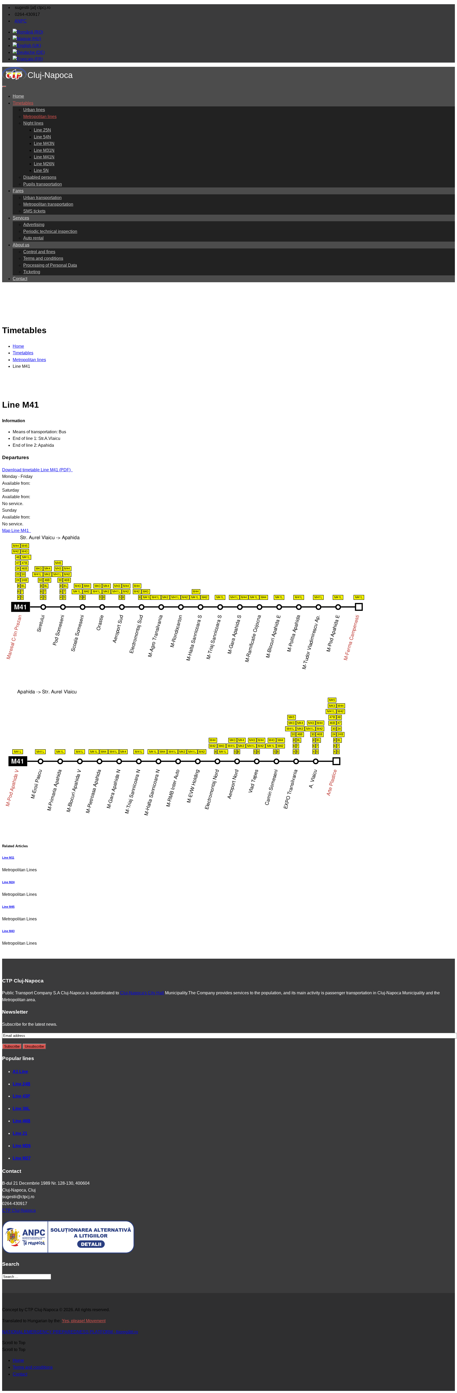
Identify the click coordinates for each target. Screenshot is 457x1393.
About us (21, 245)
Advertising (33, 224)
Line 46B (21, 1121)
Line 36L (21, 1108)
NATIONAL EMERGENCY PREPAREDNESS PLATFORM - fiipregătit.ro (70, 1332)
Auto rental (33, 238)
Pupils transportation (42, 184)
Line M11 (8, 857)
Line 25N (42, 130)
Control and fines (39, 252)
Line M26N (44, 164)
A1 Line (20, 1071)
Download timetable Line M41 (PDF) (37, 470)
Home (18, 96)
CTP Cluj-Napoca (19, 1210)
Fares (18, 191)
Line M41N (44, 157)
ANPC (21, 21)
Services (21, 218)
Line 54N (42, 137)
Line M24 (8, 882)
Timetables (23, 103)
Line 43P (21, 1096)
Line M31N (44, 150)
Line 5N (41, 170)
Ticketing (31, 272)
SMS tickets (34, 211)
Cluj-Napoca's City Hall (142, 993)
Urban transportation (42, 197)
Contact (20, 278)
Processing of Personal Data (50, 265)
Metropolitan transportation (48, 204)
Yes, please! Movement (84, 1321)
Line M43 (8, 931)
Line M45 (8, 906)
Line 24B (21, 1084)
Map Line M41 (16, 530)
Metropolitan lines (40, 116)
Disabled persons (39, 177)
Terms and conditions (43, 258)
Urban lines (34, 109)
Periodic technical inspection (50, 231)
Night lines (33, 123)
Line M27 (22, 1158)
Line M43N (44, 143)
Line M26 (22, 1145)
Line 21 (20, 1133)
